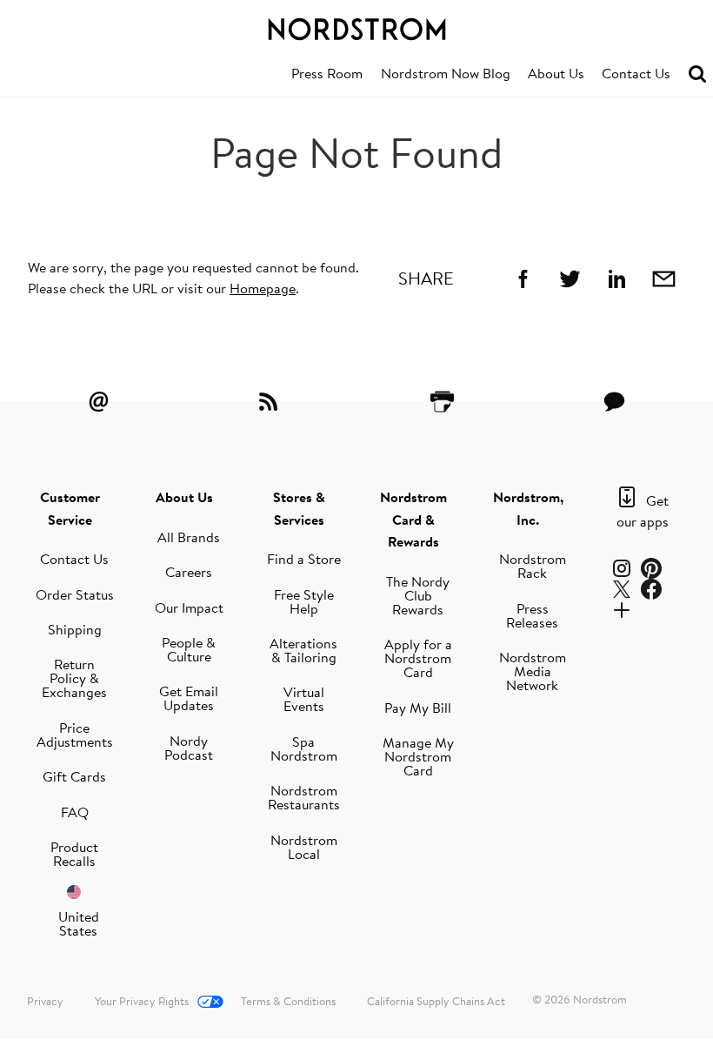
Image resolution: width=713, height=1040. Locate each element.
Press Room (327, 73)
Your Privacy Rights (142, 1001)
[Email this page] (663, 278)
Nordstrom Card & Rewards (413, 519)
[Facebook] (522, 278)
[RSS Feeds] (270, 401)
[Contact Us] (614, 401)
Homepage (263, 288)
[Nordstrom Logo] (356, 26)
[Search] (697, 74)
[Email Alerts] (99, 401)
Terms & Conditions (288, 1001)
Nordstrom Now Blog (445, 73)
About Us (556, 73)
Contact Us (636, 73)
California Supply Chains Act (436, 1001)
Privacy (45, 1001)
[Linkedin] (616, 278)
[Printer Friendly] (442, 401)
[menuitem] (327, 74)
